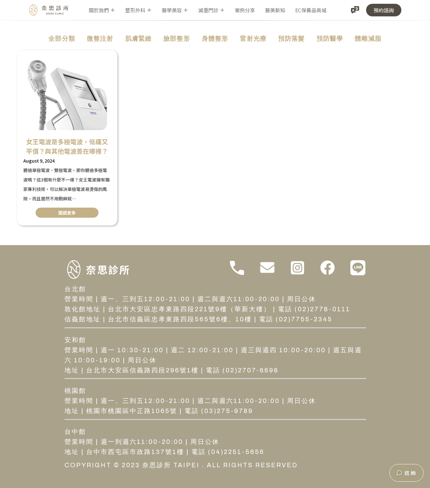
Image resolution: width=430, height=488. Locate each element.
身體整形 (215, 38)
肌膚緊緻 (138, 38)
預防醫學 (330, 38)
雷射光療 (253, 38)
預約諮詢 (384, 10)
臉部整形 (176, 38)
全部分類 (61, 38)
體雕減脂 (368, 38)
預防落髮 (291, 38)
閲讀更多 (67, 213)
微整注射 (100, 38)
